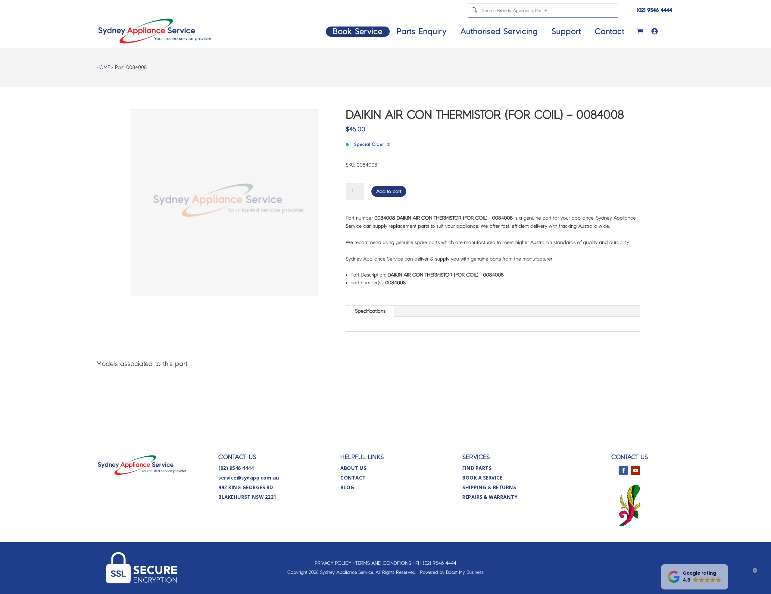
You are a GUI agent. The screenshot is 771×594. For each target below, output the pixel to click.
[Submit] (474, 10)
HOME (103, 67)
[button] (694, 576)
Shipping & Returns (489, 487)
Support (566, 31)
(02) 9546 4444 (654, 10)
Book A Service (482, 477)
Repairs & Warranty (489, 497)
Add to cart (388, 191)
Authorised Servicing (499, 31)
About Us (353, 468)
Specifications (370, 311)
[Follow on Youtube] (635, 470)
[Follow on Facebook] (623, 470)
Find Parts (477, 468)
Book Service (357, 31)
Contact (609, 31)
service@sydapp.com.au (248, 477)
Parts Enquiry (422, 31)
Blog (347, 487)
